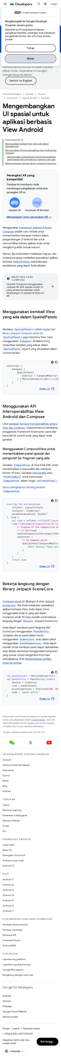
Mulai (30, 58)
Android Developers (12, 94)
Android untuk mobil (13, 860)
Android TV (8, 865)
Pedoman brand (31, 1028)
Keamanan (8, 770)
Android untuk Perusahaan (16, 765)
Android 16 (8, 884)
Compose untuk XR (14, 601)
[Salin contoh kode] (56, 362)
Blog (5, 785)
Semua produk (10, 1016)
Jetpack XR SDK (29, 98)
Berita (6, 780)
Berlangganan (49, 1041)
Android (7, 759)
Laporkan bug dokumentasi (17, 964)
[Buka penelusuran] (39, 4)
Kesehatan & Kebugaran (15, 815)
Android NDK (9, 945)
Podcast (7, 791)
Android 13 (8, 900)
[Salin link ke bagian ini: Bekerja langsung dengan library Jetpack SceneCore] (6, 595)
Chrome (7, 1001)
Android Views (21, 261)
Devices (41, 94)
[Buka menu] (5, 4)
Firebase (7, 1006)
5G (4, 831)
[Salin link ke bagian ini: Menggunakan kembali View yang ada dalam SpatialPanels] (6, 323)
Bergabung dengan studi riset (18, 974)
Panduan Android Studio (15, 924)
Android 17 (8, 879)
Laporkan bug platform (14, 959)
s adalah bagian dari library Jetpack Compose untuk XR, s (29, 333)
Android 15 (8, 889)
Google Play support (13, 969)
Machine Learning (12, 810)
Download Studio (11, 940)
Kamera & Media (11, 820)
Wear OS (7, 850)
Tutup (30, 48)
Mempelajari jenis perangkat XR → (29, 217)
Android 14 (8, 895)
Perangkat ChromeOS (14, 855)
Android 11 (8, 910)
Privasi (6, 825)
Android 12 (8, 905)
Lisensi (16, 1028)
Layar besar (8, 844)
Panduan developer (13, 929)
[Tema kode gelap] (52, 362)
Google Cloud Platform (15, 1011)
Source (6, 775)
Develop (30, 94)
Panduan (45, 98)
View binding (39, 473)
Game (6, 804)
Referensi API (9, 935)
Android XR (12, 98)
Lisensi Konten (38, 719)
